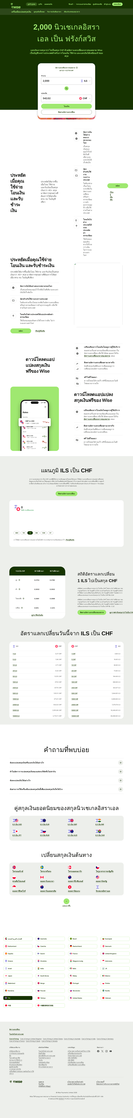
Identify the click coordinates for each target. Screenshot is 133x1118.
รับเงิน (41, 1060)
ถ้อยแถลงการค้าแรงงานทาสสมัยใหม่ (107, 1084)
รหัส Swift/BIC (72, 1058)
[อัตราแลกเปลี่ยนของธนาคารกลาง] (77, 68)
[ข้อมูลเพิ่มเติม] (19, 580)
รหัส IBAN (71, 1060)
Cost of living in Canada (49, 1041)
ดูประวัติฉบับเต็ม (37, 615)
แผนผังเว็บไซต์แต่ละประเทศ (76, 1084)
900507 (61, 1099)
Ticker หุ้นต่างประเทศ (75, 1055)
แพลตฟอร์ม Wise (44, 1062)
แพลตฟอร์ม (48, 4)
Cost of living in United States (53, 1039)
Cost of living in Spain (33, 1041)
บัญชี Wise (42, 1053)
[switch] (66, 88)
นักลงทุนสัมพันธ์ (14, 1062)
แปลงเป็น (44, 93)
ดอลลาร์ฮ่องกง (74, 891)
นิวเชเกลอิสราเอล (103, 891)
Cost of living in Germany (105, 1039)
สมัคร (118, 186)
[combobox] (85, 81)
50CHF (74, 676)
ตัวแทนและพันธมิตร (15, 1064)
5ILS (14, 659)
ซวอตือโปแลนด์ (18, 881)
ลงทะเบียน (117, 4)
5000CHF (74, 710)
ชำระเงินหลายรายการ (46, 1067)
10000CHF (75, 716)
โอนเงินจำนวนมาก (45, 1058)
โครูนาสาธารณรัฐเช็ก (105, 871)
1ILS (14, 654)
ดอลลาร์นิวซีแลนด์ (75, 881)
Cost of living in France (17, 1041)
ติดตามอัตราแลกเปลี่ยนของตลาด (92, 612)
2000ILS (16, 705)
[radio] (17, 533)
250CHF (74, 688)
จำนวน (43, 76)
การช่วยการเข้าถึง (15, 1069)
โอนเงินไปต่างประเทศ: (16, 1034)
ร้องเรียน (41, 1084)
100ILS (15, 682)
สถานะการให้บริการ (15, 1060)
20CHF (74, 671)
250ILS (15, 688)
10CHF (73, 665)
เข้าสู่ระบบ (107, 4)
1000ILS (16, 699)
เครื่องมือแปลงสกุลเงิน (75, 1053)
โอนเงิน (66, 106)
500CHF (74, 693)
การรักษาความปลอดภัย (16, 1053)
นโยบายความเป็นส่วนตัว (75, 1082)
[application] (29, 521)
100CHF (74, 682)
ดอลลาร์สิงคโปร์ (19, 891)
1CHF (73, 654)
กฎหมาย (41, 1082)
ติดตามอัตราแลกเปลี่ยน (66, 112)
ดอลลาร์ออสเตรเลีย (48, 891)
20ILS (15, 671)
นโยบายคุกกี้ (100, 1082)
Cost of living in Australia (72, 1039)
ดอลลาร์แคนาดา (47, 881)
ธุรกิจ (40, 4)
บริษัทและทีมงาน (14, 1051)
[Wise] (16, 4)
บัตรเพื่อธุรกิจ (43, 1064)
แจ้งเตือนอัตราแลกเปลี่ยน (76, 1062)
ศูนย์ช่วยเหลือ (13, 1067)
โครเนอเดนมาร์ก (75, 871)
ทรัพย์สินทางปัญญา (45, 1086)
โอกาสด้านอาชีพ (14, 1058)
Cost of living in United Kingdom (31, 1039)
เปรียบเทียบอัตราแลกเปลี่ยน (76, 1064)
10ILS (15, 665)
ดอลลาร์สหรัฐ (101, 881)
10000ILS (16, 716)
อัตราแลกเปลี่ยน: (14, 1029)
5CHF (73, 659)
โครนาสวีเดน (45, 871)
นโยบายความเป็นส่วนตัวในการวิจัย (79, 1051)
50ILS (15, 676)
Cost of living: (14, 1039)
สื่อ (10, 1055)
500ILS (15, 693)
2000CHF (74, 705)
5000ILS (16, 710)
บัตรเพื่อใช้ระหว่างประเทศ (47, 1055)
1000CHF (74, 699)
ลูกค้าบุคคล (31, 4)
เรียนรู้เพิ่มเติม (111, 196)
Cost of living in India (88, 1039)
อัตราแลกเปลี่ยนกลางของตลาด (97, 356)
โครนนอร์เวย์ (17, 871)
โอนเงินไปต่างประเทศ (46, 1051)
